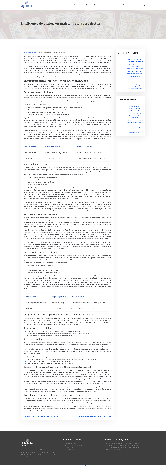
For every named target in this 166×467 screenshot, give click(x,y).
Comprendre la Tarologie (82, 5)
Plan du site (83, 466)
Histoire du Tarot (66, 5)
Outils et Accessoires (113, 5)
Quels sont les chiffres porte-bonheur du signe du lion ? (42, 416)
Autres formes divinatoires (131, 5)
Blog (143, 5)
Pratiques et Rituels (98, 5)
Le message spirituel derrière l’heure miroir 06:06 (93, 416)
